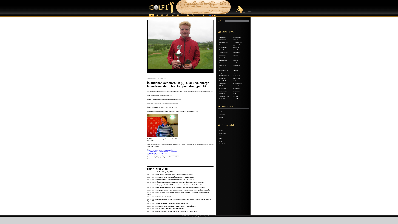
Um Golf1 (203, 16)
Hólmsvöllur (222, 62)
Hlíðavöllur (235, 60)
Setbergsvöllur (236, 86)
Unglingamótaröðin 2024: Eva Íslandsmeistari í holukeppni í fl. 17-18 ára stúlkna (180, 185)
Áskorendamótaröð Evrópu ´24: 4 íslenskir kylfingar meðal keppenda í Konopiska (181, 187)
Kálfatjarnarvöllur (223, 70)
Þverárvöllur (236, 98)
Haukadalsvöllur (237, 57)
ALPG (221, 130)
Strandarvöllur (236, 88)
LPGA (221, 138)
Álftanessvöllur (222, 37)
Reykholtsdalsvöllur (237, 83)
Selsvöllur (221, 86)
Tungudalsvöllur (237, 91)
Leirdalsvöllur (222, 78)
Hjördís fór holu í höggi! (164, 197)
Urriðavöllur (222, 93)
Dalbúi (220, 45)
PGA (220, 141)
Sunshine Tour (222, 144)
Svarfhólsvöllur (223, 91)
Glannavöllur (236, 50)
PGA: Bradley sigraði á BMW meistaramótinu (170, 208)
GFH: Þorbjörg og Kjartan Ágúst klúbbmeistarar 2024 (172, 203)
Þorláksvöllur (222, 98)
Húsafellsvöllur (222, 65)
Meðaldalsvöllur (223, 81)
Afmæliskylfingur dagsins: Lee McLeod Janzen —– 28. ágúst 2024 (176, 206)
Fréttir (157, 16)
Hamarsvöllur (222, 57)
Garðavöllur (222, 50)
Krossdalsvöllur (236, 75)
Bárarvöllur (235, 39)
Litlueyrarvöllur (236, 78)
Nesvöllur (235, 81)
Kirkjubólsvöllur (223, 73)
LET (220, 136)
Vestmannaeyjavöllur (224, 96)
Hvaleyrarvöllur (223, 68)
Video (183, 16)
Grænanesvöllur (236, 52)
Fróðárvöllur (236, 47)
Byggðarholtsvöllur (237, 42)
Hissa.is (221, 117)
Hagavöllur (235, 55)
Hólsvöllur (235, 62)
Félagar (172, 16)
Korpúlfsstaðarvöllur (224, 75)
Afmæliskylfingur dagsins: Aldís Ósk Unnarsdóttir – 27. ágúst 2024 (177, 211)
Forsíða (151, 16)
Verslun (193, 16)
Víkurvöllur (235, 96)
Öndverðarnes (222, 83)
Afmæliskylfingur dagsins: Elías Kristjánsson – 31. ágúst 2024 (175, 177)
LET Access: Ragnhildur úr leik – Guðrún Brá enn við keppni (174, 174)
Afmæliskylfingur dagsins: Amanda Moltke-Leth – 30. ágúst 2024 (176, 179)
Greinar (162, 16)
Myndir (177, 16)
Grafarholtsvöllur (223, 52)
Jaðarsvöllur (235, 68)
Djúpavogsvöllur (237, 45)
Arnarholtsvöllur (237, 37)
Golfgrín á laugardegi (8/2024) (166, 172)
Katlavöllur (235, 70)
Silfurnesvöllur (222, 88)
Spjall (167, 16)
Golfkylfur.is (222, 114)
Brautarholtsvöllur (223, 42)
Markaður (188, 16)
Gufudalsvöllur (222, 55)
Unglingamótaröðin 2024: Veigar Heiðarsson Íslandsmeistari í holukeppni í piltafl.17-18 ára (183, 190)
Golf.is (221, 112)
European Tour (222, 133)
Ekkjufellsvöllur (223, 47)
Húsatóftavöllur (236, 65)
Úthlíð (234, 93)
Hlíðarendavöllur (223, 60)
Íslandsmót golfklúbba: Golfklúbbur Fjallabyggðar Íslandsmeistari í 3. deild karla (180, 182)
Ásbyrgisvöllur (222, 39)
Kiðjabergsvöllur (237, 73)
